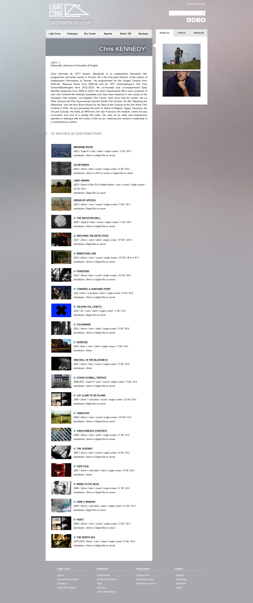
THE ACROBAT (85, 448)
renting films (143, 575)
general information (68, 579)
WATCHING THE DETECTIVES (93, 236)
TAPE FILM (83, 466)
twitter (179, 587)
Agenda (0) (199, 33)
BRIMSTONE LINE (86, 253)
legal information (67, 587)
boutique (62, 583)
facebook (181, 583)
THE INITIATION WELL (89, 218)
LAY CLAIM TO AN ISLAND (91, 395)
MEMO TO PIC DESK (88, 484)
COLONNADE (84, 324)
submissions (103, 575)
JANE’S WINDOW (86, 502)
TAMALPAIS (83, 413)
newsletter (181, 579)
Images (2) (164, 33)
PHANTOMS (83, 271)
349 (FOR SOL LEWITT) (89, 306)
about (61, 575)
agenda (180, 575)
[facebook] (198, 21)
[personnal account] (189, 21)
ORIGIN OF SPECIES (85, 200)
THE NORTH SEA (86, 537)
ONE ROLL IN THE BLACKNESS (91, 360)
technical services (146, 583)
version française (196, 3)
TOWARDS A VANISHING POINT (94, 289)
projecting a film (145, 579)
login (99, 583)
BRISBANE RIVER (83, 147)
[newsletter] (194, 21)
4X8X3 (80, 519)
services (101, 587)
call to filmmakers (106, 591)
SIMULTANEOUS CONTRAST (92, 431)
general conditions (107, 579)
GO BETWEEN (81, 165)
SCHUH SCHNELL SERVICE (91, 377)
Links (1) (182, 33)
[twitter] (203, 21)
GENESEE (82, 342)
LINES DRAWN (81, 180)
